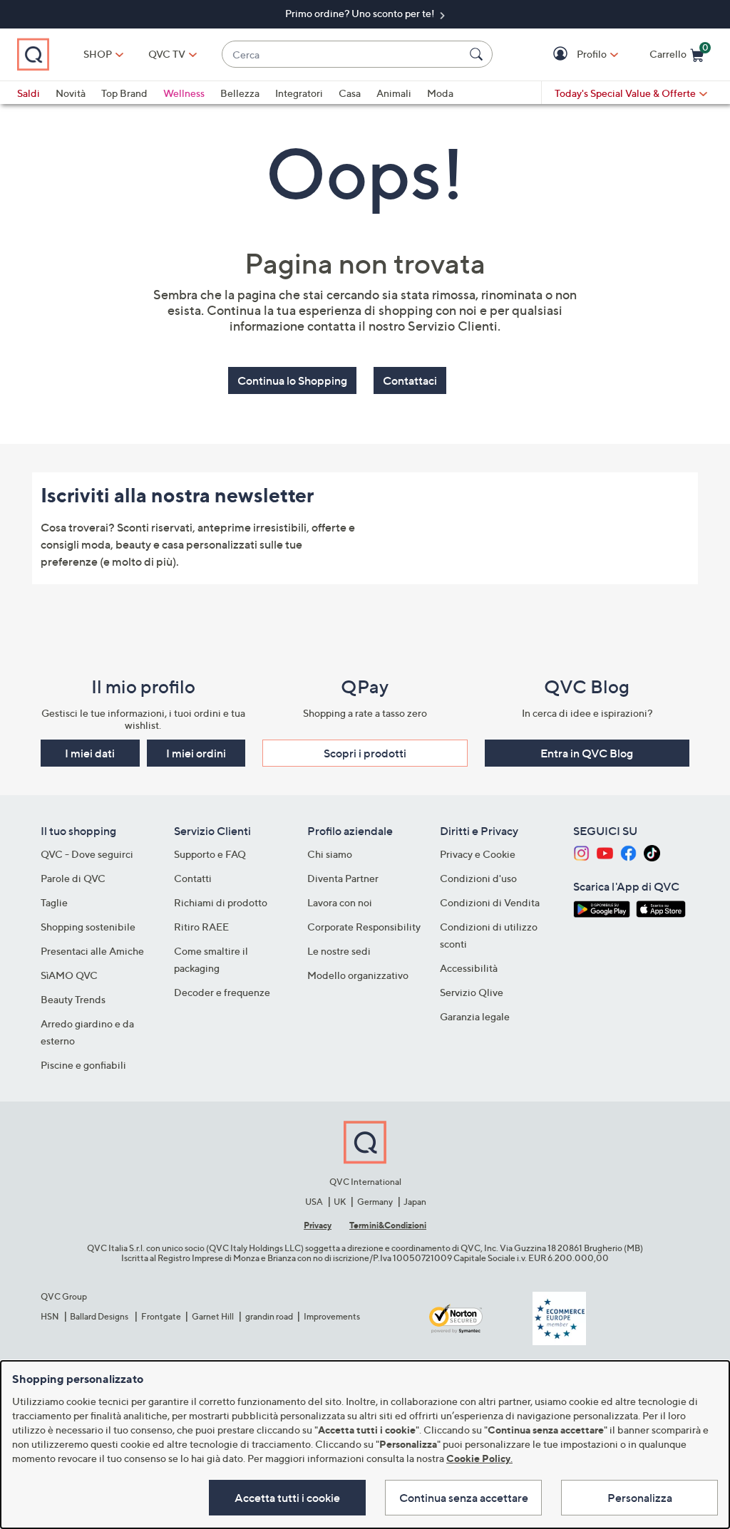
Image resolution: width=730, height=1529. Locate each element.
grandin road (269, 1316)
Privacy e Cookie (477, 854)
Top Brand (124, 93)
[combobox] (342, 54)
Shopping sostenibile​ (88, 927)
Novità (71, 93)
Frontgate (161, 1316)
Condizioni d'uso (478, 878)
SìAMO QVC (69, 975)
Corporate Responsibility (364, 927)
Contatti (193, 878)
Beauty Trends (73, 999)
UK (340, 1201)
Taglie (54, 902)
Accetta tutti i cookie (287, 1498)
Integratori (299, 93)
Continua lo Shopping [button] (292, 380)
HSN (50, 1316)
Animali (393, 93)
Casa (350, 93)
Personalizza (639, 1498)
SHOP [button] (97, 54)
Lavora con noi (339, 902)
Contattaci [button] (410, 380)
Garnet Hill (213, 1316)
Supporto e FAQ (210, 854)
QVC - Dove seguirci (87, 854)
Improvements (332, 1316)
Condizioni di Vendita (490, 902)
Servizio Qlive (471, 992)
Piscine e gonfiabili (83, 1065)
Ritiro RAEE (201, 927)
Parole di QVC (73, 878)
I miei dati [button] (90, 753)
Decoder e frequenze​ (222, 992)
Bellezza (239, 93)
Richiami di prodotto (220, 902)
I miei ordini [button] (196, 753)
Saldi (28, 93)
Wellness (184, 93)
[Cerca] (478, 54)
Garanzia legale (475, 1016)
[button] (562, 54)
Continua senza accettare (463, 1498)
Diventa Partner (343, 878)
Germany (375, 1201)
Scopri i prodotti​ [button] (365, 753)
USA (314, 1201)
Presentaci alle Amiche (92, 951)
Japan (414, 1201)
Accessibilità (469, 968)
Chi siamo (329, 854)
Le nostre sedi (339, 951)
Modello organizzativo (357, 975)
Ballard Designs (100, 1316)
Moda (440, 93)
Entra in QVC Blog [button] (586, 753)
